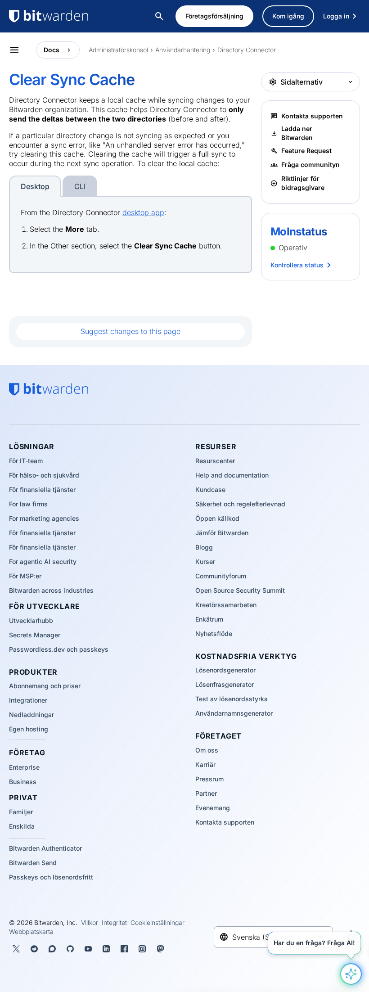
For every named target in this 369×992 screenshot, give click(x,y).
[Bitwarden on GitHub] (70, 949)
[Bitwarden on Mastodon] (160, 949)
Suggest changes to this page (130, 331)
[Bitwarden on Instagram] (142, 949)
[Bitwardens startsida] (67, 16)
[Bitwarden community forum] (52, 949)
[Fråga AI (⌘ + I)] (351, 974)
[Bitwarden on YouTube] (88, 949)
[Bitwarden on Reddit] (34, 949)
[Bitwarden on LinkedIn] (106, 949)
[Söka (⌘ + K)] (160, 16)
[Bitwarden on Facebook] (124, 949)
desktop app (143, 212)
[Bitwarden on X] (16, 949)
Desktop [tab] (35, 186)
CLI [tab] (80, 186)
